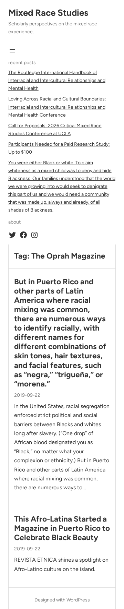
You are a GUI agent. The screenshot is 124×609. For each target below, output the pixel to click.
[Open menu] (12, 51)
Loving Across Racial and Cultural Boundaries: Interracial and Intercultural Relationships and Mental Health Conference (57, 107)
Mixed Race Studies (48, 12)
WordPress (78, 600)
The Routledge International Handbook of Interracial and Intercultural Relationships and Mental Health (56, 80)
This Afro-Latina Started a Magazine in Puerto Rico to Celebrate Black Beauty (62, 528)
